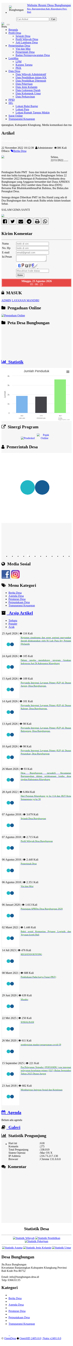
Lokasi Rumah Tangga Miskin (33, 112)
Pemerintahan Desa (19, 45)
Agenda (13, 1112)
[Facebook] (4, 222)
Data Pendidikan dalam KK (31, 77)
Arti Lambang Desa (27, 42)
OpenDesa (10, 1338)
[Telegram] (29, 222)
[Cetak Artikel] (37, 222)
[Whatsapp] (45, 222)
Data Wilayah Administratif (31, 74)
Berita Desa (19, 150)
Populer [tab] (13, 623)
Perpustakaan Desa (19, 602)
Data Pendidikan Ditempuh (31, 80)
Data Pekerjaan (24, 83)
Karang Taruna (24, 64)
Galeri (13, 1127)
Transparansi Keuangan (22, 118)
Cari (53, 19)
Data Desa (14, 71)
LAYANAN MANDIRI (25, 300)
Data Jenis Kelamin (26, 87)
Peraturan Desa (17, 599)
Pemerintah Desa (25, 51)
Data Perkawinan (25, 96)
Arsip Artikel (20, 613)
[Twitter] (12, 222)
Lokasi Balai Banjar (27, 106)
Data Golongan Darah (28, 90)
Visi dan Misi (23, 48)
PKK (18, 67)
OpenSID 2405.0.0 (30, 1338)
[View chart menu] (68, 372)
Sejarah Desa (23, 36)
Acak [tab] (12, 626)
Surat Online (16, 115)
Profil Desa (15, 32)
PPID (12, 99)
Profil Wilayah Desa (27, 39)
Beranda (13, 29)
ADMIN (6, 300)
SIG (11, 102)
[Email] (21, 222)
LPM (18, 61)
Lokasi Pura (22, 109)
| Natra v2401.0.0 (51, 1338)
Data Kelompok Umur (28, 93)
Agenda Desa (16, 595)
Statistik (14, 362)
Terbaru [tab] (13, 620)
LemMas (13, 58)
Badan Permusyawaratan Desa (33, 55)
